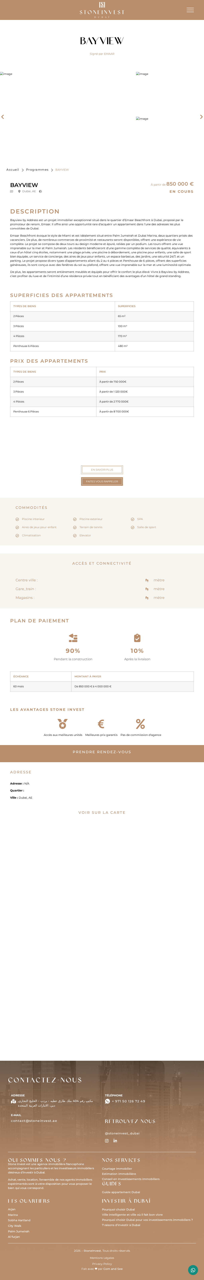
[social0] (107, 1141)
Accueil (12, 169)
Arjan (12, 1209)
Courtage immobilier (117, 1168)
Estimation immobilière (119, 1174)
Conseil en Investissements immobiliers (131, 1179)
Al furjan (14, 1237)
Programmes (37, 169)
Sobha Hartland (19, 1220)
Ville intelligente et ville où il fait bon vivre (132, 1214)
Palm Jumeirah (18, 1231)
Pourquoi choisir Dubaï (118, 1209)
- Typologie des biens (46, 966)
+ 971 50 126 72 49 (128, 1101)
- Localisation (40, 982)
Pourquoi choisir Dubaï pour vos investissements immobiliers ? (147, 1220)
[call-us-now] (107, 1101)
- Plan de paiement (44, 991)
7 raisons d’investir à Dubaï (121, 1225)
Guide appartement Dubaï (121, 1192)
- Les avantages (42, 999)
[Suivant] (200, 117)
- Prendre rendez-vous (46, 974)
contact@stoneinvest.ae (34, 1121)
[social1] (115, 1141)
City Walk (14, 1226)
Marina (13, 1215)
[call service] (193, 1270)
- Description (40, 957)
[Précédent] (4, 117)
